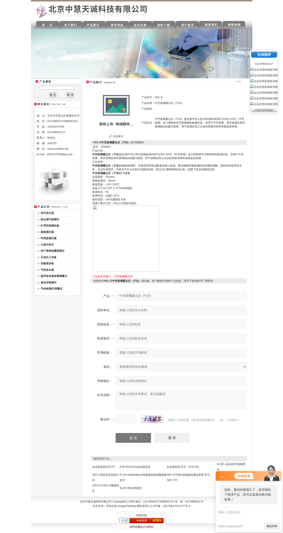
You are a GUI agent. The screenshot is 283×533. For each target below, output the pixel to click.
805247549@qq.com (60, 154)
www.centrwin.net (57, 148)
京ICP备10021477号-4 (176, 506)
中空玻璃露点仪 (123, 276)
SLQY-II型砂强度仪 (131, 488)
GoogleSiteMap (126, 506)
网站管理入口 (145, 506)
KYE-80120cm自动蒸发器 (135, 466)
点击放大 (117, 136)
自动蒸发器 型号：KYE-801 (183, 466)
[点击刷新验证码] (152, 419)
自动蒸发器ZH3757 (103, 466)
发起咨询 (272, 526)
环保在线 (111, 506)
